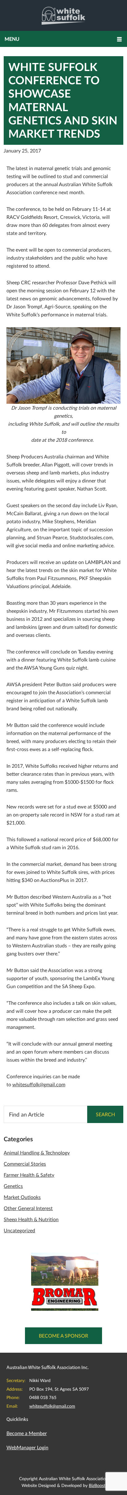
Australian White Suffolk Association (63, 15)
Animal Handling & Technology (37, 1152)
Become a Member (26, 1433)
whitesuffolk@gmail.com (38, 1084)
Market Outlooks (22, 1197)
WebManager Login (27, 1447)
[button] (63, 39)
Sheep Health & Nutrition (31, 1219)
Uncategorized (19, 1230)
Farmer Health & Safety (29, 1175)
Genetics (13, 1186)
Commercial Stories (25, 1164)
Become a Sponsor (63, 1335)
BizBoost (97, 1485)
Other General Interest (28, 1208)
